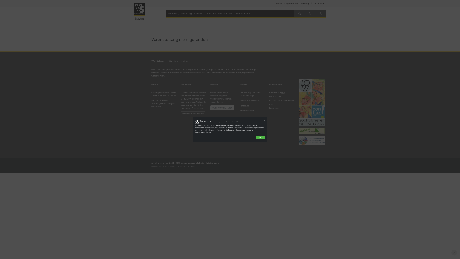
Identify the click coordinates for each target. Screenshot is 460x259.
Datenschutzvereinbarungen (234, 122)
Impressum (221, 122)
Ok (260, 137)
